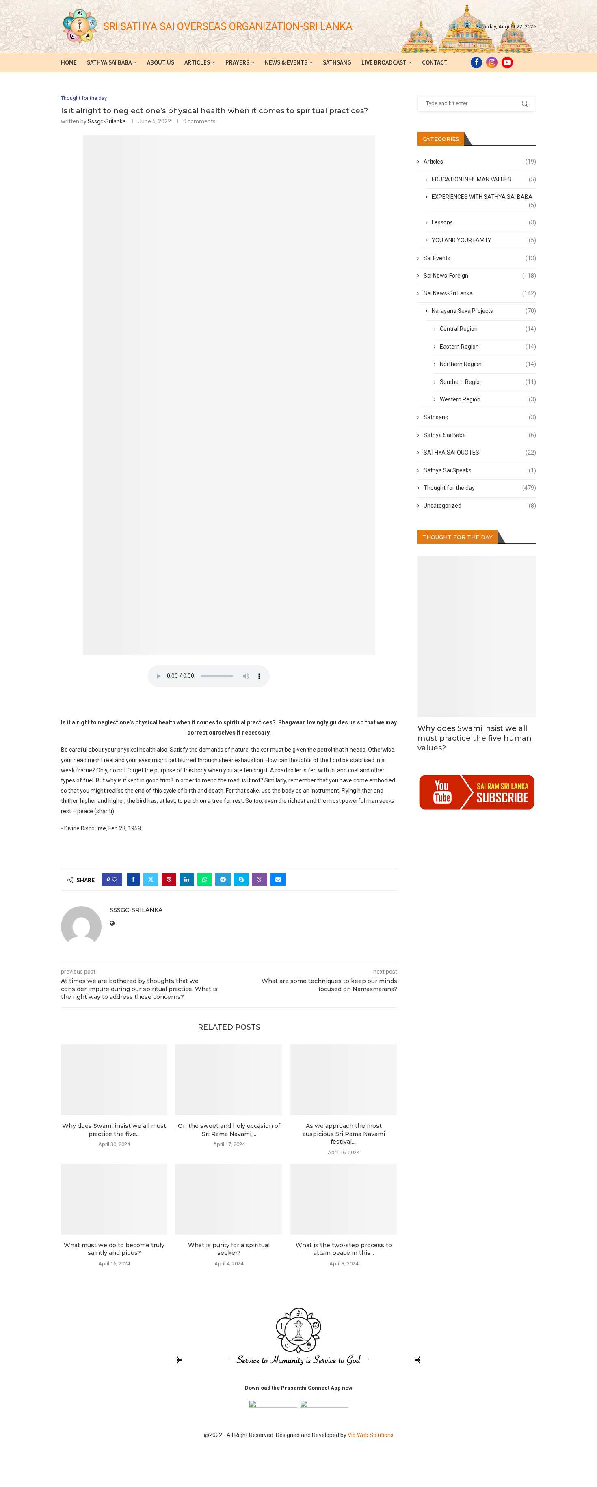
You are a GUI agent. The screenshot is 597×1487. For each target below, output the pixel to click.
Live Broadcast (384, 62)
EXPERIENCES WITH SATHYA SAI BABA (484, 197)
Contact (435, 62)
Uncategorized (480, 505)
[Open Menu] (451, 26)
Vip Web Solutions (371, 1435)
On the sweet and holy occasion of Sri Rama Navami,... (229, 1130)
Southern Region (488, 382)
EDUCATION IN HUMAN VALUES (484, 179)
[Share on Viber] (259, 879)
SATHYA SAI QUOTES (480, 452)
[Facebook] (476, 62)
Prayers (237, 62)
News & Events (286, 62)
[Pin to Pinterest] (169, 879)
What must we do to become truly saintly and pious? (114, 1249)
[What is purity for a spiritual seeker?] (228, 1199)
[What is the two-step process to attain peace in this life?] (343, 1199)
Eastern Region (488, 346)
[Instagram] (492, 62)
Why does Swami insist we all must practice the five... (114, 1130)
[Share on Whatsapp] (204, 879)
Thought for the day (480, 488)
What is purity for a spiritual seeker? (229, 1249)
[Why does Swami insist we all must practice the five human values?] (114, 1079)
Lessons (484, 222)
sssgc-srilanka (107, 121)
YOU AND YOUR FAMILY (484, 240)
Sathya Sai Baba (109, 62)
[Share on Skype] (241, 879)
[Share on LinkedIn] (187, 879)
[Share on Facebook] (133, 879)
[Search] (467, 26)
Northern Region (488, 364)
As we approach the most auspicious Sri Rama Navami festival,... (344, 1133)
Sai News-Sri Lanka (480, 293)
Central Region (488, 328)
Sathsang (337, 62)
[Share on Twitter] (150, 879)
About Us (160, 62)
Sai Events (480, 258)
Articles (197, 62)
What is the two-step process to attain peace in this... (344, 1249)
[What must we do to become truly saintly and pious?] (114, 1199)
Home (69, 62)
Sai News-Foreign (480, 275)
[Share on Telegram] (223, 879)
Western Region (488, 399)
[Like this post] (114, 879)
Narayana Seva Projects (484, 311)
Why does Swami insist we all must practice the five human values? (474, 738)
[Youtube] (507, 62)
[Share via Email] (278, 879)
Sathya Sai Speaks (480, 470)
